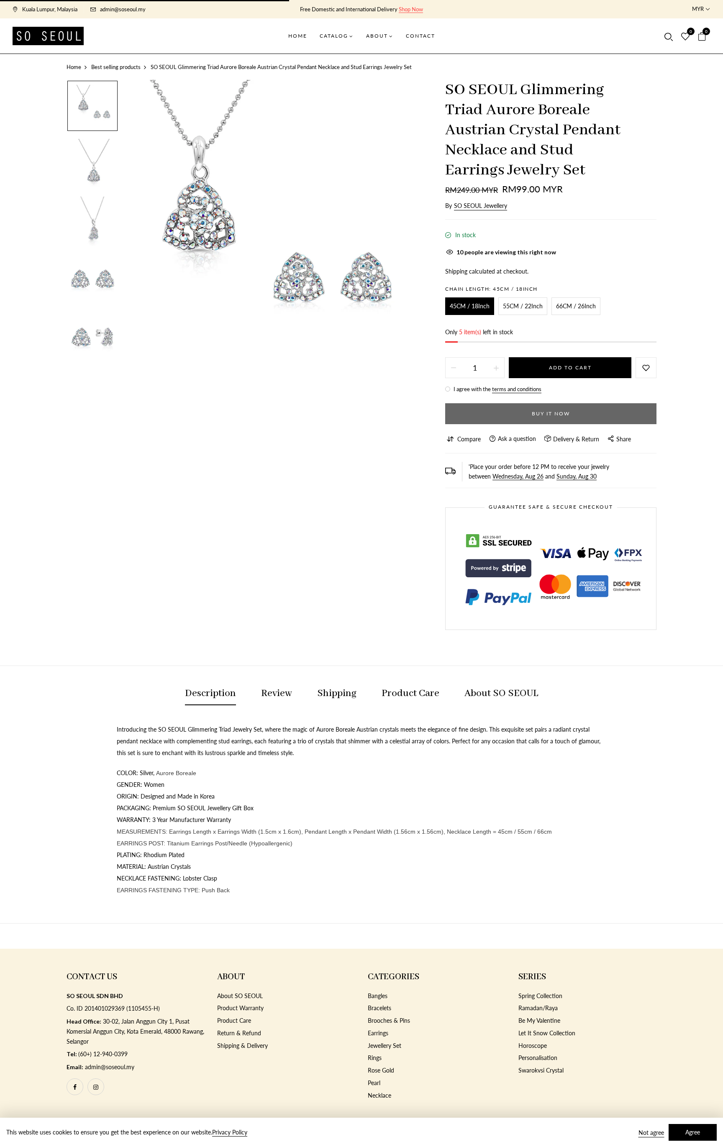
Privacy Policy (229, 1132)
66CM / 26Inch (576, 306)
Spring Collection (540, 995)
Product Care (234, 1020)
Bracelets (379, 1007)
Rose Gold (381, 1070)
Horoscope (532, 1045)
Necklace (379, 1095)
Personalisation (537, 1057)
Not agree (651, 1132)
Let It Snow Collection (546, 1033)
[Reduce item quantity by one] (453, 368)
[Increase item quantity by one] (496, 368)
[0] (685, 37)
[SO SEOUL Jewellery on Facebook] (75, 1086)
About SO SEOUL (240, 995)
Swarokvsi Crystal (541, 1070)
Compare (469, 439)
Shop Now (411, 9)
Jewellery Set (384, 1045)
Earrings (378, 1033)
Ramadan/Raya (538, 1007)
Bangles (377, 995)
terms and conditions (516, 389)
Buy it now (551, 413)
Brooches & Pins (389, 1020)
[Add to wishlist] (646, 367)
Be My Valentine (539, 1020)
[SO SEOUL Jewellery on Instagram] (95, 1086)
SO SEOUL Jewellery (480, 205)
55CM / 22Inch (523, 306)
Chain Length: (491, 289)
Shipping (456, 271)
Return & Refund (239, 1033)
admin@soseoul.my (123, 9)
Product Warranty (240, 1007)
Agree (692, 1132)
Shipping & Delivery (242, 1045)
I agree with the (496, 389)
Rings (375, 1057)
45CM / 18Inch (470, 306)
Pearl (374, 1082)
